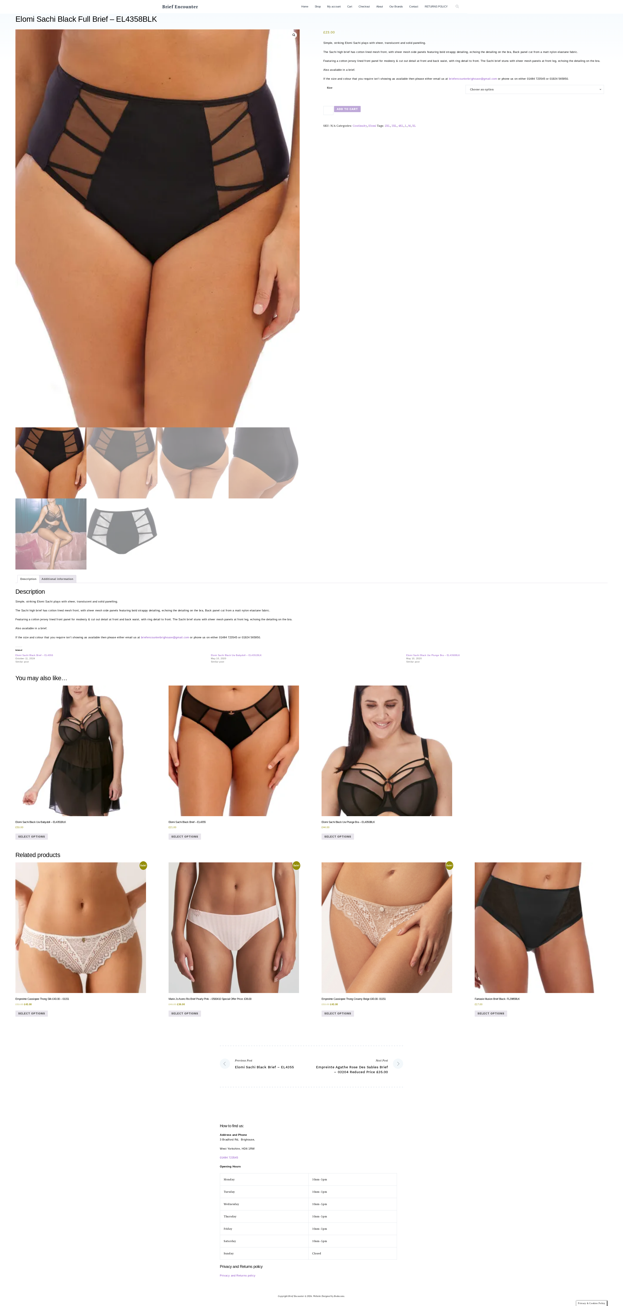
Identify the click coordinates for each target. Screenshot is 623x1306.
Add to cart (347, 109)
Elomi (372, 126)
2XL (387, 126)
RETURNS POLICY (436, 6)
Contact (413, 6)
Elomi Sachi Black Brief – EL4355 (34, 655)
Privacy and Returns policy (238, 1275)
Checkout (364, 6)
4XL (400, 126)
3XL (394, 126)
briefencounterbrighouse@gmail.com (473, 78)
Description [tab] (28, 579)
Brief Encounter (180, 7)
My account (334, 6)
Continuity (360, 126)
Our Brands (396, 6)
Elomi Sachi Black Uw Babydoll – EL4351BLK (236, 655)
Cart (349, 6)
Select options (31, 836)
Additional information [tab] (57, 579)
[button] (294, 35)
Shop (318, 6)
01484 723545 (229, 1157)
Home (304, 6)
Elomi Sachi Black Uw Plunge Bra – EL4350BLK (433, 655)
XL (414, 126)
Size (330, 87)
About (379, 6)
